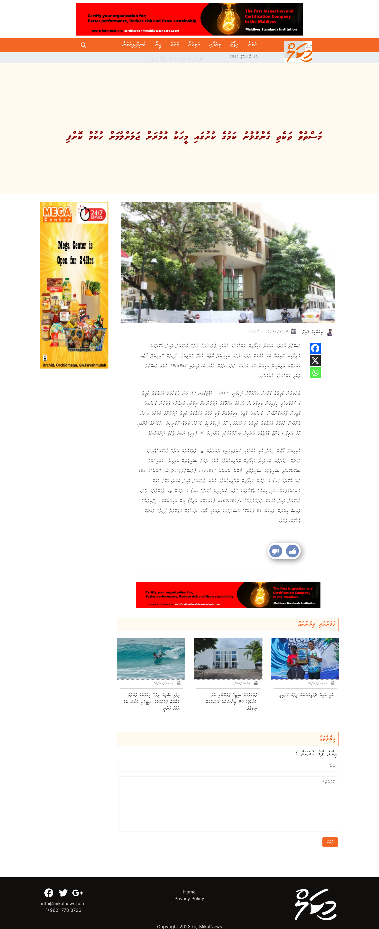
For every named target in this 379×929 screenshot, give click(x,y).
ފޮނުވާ (330, 842)
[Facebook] (315, 348)
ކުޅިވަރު (194, 45)
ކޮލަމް (175, 45)
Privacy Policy (189, 898)
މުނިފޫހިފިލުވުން (134, 45)
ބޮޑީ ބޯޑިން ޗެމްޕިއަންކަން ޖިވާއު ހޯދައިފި (175, 57)
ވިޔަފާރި (215, 45)
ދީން (158, 45)
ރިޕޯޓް (234, 45)
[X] (315, 360)
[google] (77, 893)
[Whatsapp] (315, 372)
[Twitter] (63, 893)
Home (189, 892)
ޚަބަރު (252, 45)
